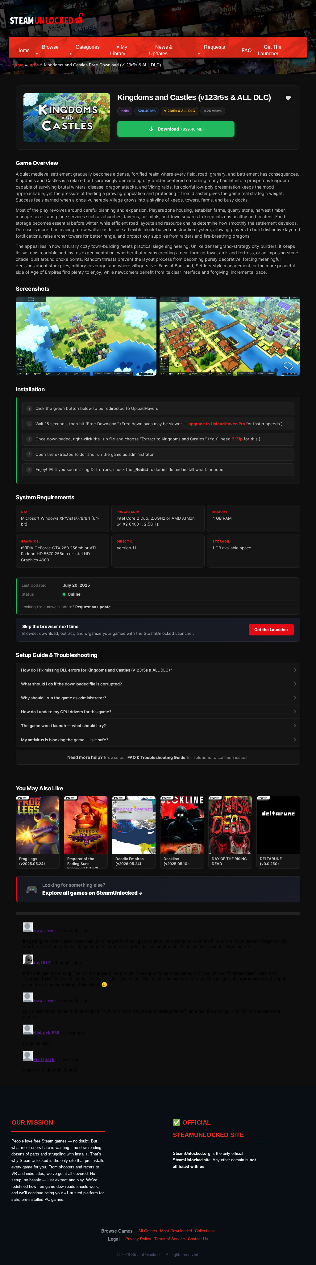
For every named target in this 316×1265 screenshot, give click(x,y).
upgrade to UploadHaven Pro (217, 423)
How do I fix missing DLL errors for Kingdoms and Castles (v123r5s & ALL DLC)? (96, 670)
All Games (147, 1231)
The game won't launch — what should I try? (63, 725)
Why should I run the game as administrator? (63, 697)
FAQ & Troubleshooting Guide (156, 757)
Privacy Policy (138, 1239)
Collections (205, 1231)
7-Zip (237, 438)
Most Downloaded (176, 1231)
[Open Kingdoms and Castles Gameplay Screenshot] (229, 336)
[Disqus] (158, 997)
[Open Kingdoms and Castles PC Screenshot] (86, 336)
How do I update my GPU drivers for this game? (66, 711)
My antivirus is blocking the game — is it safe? (64, 739)
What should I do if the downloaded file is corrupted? (71, 683)
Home (23, 50)
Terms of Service (169, 1239)
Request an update (92, 607)
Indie (33, 64)
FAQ (247, 50)
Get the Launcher (271, 629)
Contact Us (198, 1239)
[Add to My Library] (288, 98)
